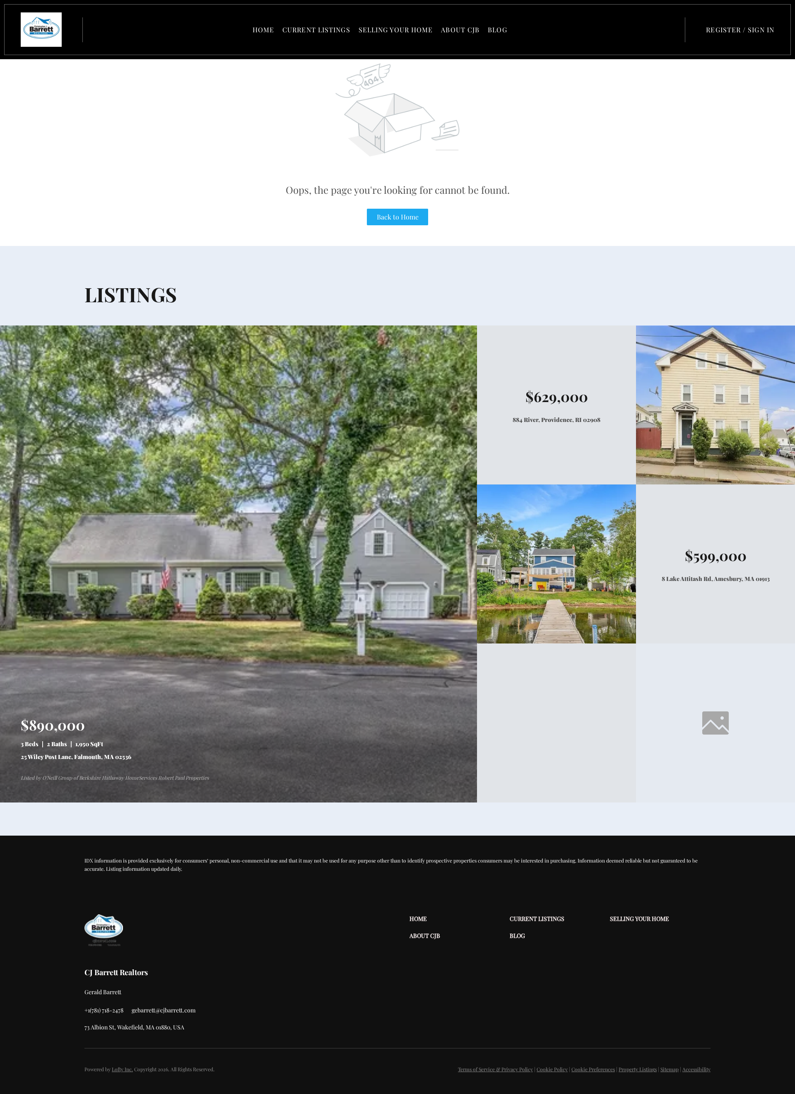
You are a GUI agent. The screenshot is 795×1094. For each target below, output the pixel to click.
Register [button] (723, 29)
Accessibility (696, 1069)
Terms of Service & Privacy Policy (495, 1069)
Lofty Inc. (122, 1069)
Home (263, 29)
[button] (41, 29)
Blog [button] (497, 29)
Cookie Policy (552, 1069)
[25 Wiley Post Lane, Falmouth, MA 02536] (238, 800)
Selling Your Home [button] (396, 29)
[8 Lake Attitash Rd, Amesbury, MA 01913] (556, 641)
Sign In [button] (761, 29)
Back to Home (398, 216)
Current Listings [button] (316, 29)
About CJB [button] (460, 29)
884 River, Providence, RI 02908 (556, 420)
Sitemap (669, 1069)
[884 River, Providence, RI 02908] (715, 482)
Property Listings (638, 1069)
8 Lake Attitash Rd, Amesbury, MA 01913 (716, 579)
